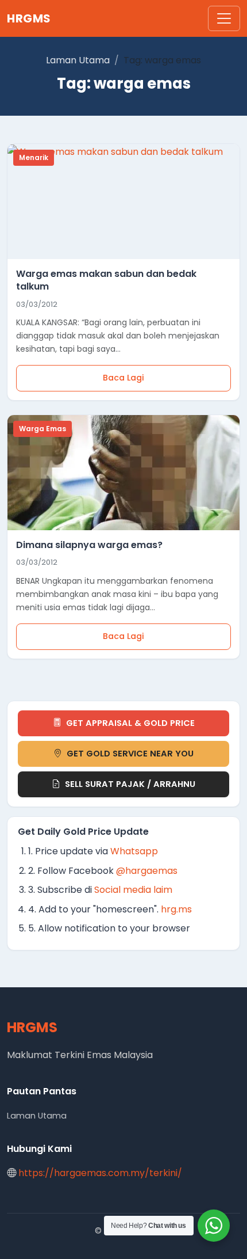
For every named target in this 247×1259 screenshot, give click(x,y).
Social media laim (133, 889)
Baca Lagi (123, 377)
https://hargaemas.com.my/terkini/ (100, 1173)
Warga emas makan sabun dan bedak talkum (106, 280)
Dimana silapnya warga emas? (89, 544)
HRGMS (29, 18)
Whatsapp (134, 851)
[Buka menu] (224, 18)
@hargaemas (146, 870)
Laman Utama (78, 60)
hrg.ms (176, 909)
